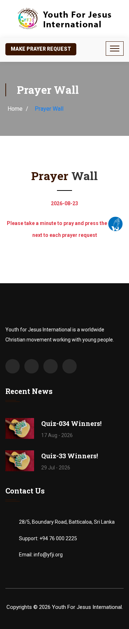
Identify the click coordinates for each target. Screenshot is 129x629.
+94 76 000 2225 (58, 538)
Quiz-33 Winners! (69, 455)
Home (15, 108)
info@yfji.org (48, 554)
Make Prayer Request (41, 49)
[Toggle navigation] (115, 48)
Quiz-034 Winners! (71, 423)
